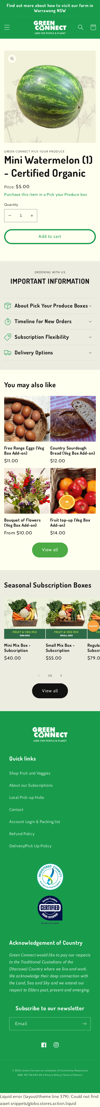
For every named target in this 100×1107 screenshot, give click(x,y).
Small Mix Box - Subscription (60, 648)
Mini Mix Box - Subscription (17, 648)
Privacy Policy (53, 1074)
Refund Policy (21, 833)
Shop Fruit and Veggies (29, 773)
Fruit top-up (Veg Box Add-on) (70, 522)
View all (50, 549)
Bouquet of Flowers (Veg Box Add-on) (22, 522)
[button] (7, 27)
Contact (16, 809)
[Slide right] (61, 675)
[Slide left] (39, 675)
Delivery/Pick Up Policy (30, 846)
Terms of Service (72, 1074)
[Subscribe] (84, 1023)
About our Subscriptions (31, 785)
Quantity (11, 204)
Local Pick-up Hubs (26, 797)
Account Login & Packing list (34, 821)
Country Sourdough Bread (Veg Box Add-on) (72, 450)
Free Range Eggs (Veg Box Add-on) (24, 450)
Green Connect (31, 1070)
